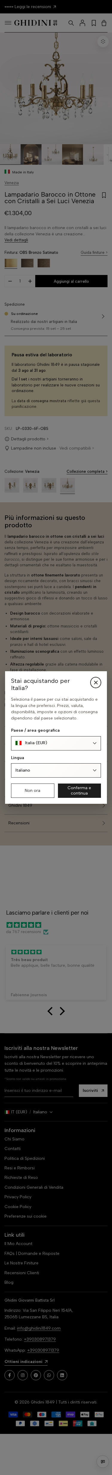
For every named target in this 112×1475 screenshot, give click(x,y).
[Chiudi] (95, 682)
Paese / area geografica (35, 730)
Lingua (17, 757)
